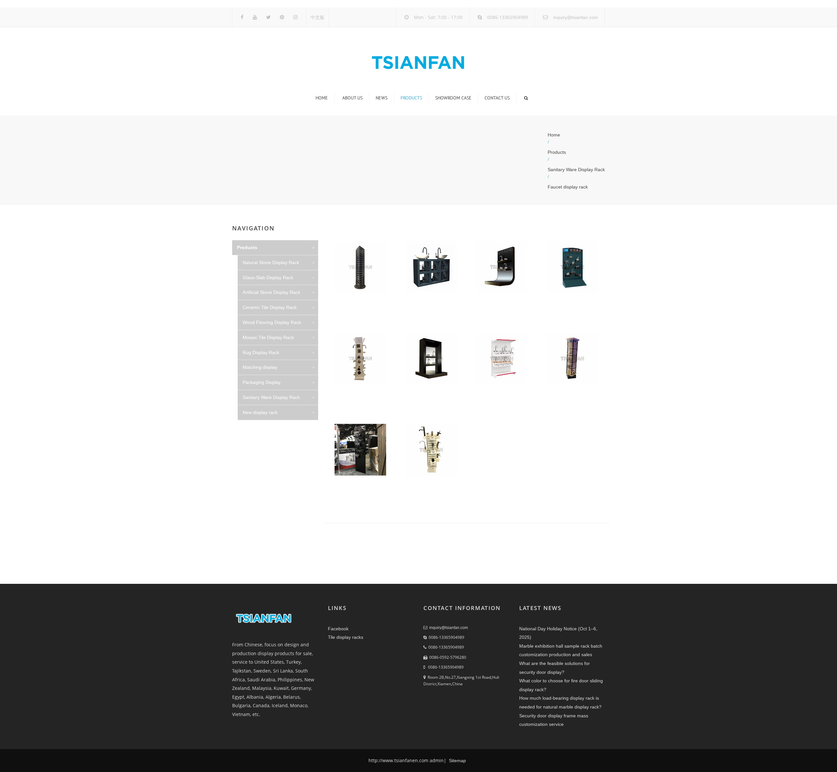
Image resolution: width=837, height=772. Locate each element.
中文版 (317, 17)
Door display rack (266, 457)
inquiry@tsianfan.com (575, 17)
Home (322, 98)
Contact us (497, 98)
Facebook (338, 628)
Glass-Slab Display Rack (268, 277)
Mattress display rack (270, 427)
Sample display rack (269, 487)
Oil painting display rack (272, 442)
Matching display (260, 367)
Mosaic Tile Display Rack (268, 337)
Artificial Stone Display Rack (271, 292)
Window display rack (269, 472)
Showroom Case (453, 98)
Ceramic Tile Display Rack (270, 307)
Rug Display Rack (261, 352)
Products (411, 98)
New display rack (260, 412)
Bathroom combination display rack (279, 506)
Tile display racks (345, 637)
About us (352, 98)
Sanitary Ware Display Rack (576, 169)
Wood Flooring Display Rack (272, 322)
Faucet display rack (568, 186)
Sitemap (456, 760)
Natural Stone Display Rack (271, 262)
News (381, 98)
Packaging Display (262, 382)
